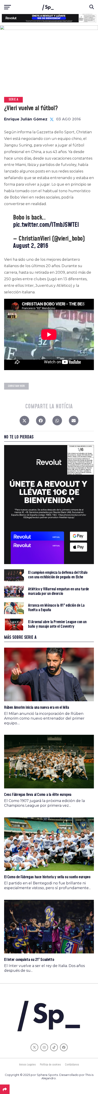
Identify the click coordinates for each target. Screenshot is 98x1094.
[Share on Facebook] (41, 422)
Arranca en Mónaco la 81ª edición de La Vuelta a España (56, 607)
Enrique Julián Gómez (25, 119)
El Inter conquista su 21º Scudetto (29, 959)
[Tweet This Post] (24, 422)
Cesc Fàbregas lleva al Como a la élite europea (37, 794)
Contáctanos (72, 1065)
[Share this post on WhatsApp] (57, 422)
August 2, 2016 (30, 246)
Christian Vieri (16, 386)
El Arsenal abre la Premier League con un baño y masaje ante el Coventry (57, 624)
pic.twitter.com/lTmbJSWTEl (46, 225)
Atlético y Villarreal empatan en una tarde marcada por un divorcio (58, 591)
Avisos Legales (27, 1065)
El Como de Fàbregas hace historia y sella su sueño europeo (47, 877)
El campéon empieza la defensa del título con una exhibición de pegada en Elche (57, 574)
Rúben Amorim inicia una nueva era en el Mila (36, 707)
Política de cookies (50, 1065)
